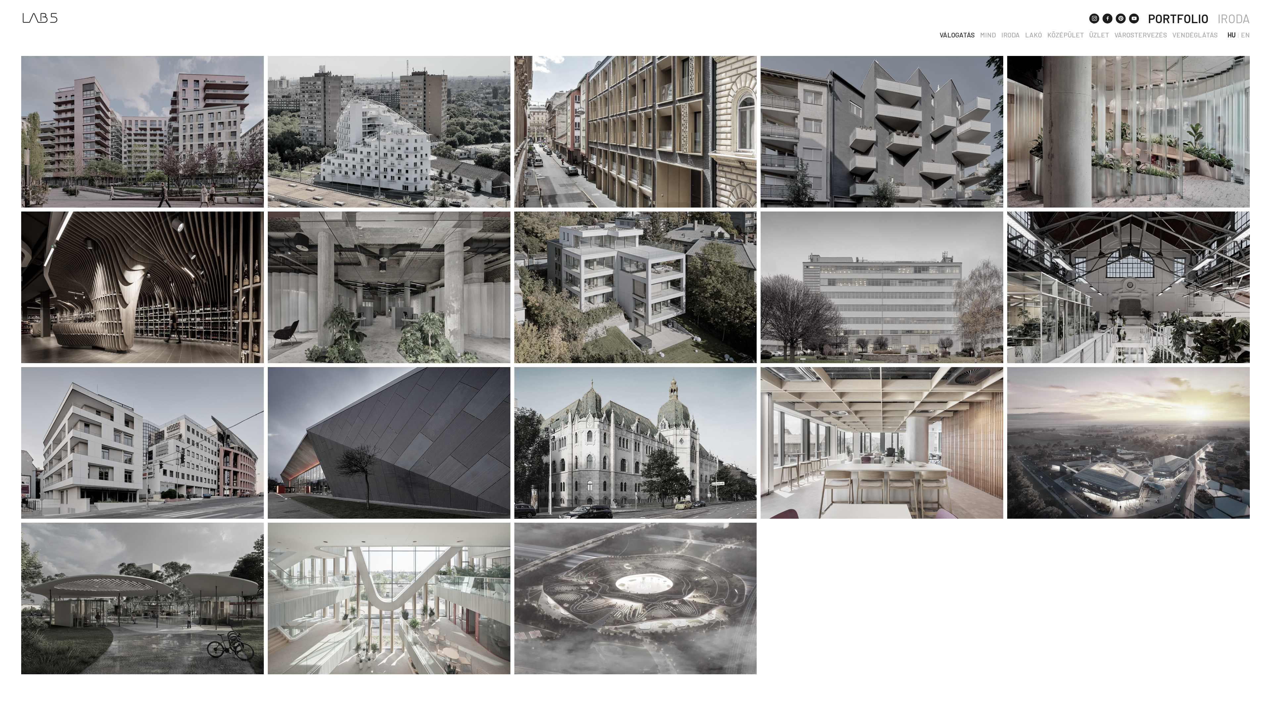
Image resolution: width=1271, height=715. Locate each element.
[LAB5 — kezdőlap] (40, 17)
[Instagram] (1094, 19)
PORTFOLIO (1178, 18)
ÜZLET (1099, 35)
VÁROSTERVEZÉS (1140, 35)
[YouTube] (1134, 19)
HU (1232, 35)
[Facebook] (1107, 19)
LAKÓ (1033, 35)
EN (1245, 35)
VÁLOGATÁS (957, 35)
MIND (988, 35)
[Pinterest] (1121, 19)
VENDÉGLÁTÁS (1195, 35)
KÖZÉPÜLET (1065, 35)
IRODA (1234, 18)
